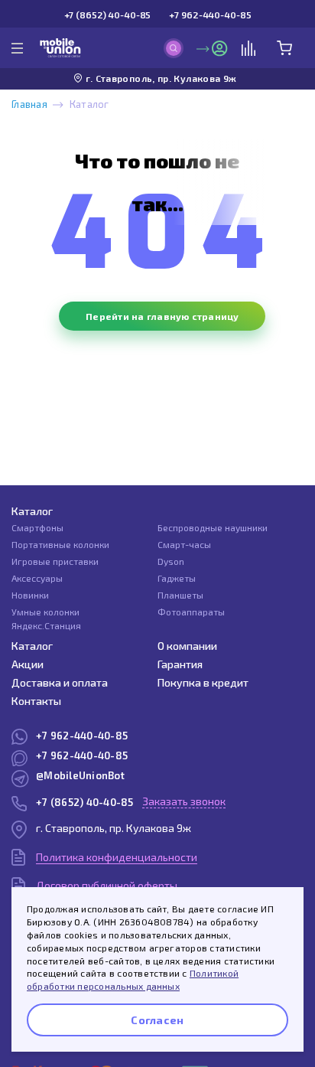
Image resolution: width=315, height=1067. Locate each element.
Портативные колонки (60, 544)
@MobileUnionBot (80, 775)
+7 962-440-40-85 (210, 14)
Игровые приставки (55, 561)
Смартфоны (37, 527)
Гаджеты (177, 578)
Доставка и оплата (59, 682)
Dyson (171, 561)
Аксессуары (37, 578)
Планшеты (180, 594)
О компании (187, 645)
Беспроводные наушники (213, 527)
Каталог (32, 510)
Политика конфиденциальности (116, 856)
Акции (27, 664)
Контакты (36, 700)
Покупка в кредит (203, 682)
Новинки (30, 594)
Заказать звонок (184, 801)
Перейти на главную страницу (162, 316)
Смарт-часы (184, 544)
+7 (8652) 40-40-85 (107, 14)
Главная (29, 104)
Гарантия (180, 664)
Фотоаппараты (191, 611)
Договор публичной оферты (106, 885)
